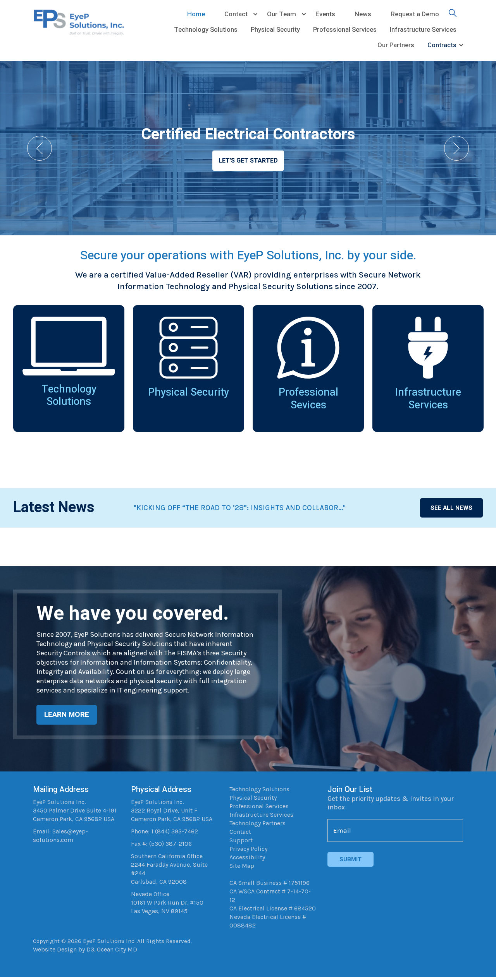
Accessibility (247, 857)
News (363, 14)
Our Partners (395, 45)
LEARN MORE (66, 714)
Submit (350, 859)
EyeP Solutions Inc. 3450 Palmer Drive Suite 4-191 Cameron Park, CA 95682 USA (75, 810)
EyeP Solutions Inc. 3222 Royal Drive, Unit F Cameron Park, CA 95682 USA (171, 810)
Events (325, 14)
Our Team (281, 14)
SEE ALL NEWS (451, 508)
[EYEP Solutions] (82, 21)
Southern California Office (167, 856)
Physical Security (275, 29)
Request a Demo (415, 14)
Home (196, 14)
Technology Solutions (206, 29)
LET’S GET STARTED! (248, 160)
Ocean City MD (117, 949)
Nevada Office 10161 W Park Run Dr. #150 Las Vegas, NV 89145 (167, 902)
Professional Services (345, 29)
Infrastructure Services (423, 29)
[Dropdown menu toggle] (255, 14)
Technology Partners (257, 823)
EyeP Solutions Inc (108, 940)
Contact (236, 14)
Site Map (241, 865)
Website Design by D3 (63, 949)
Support (241, 840)
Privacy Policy (248, 848)
